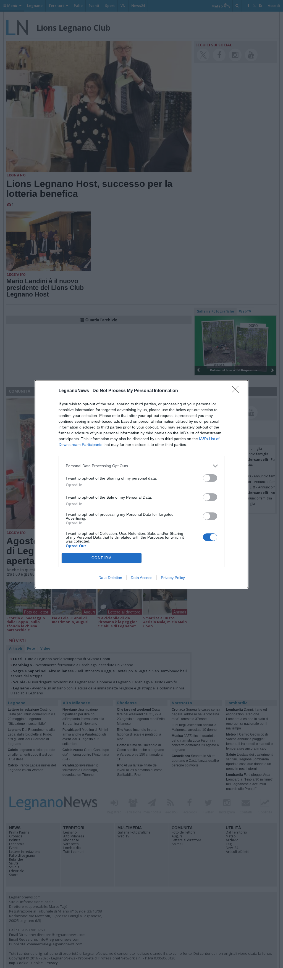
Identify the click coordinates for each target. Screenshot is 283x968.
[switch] (210, 478)
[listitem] (141, 466)
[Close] (237, 391)
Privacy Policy (173, 577)
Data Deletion (110, 577)
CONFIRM (101, 558)
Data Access (141, 577)
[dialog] (141, 484)
